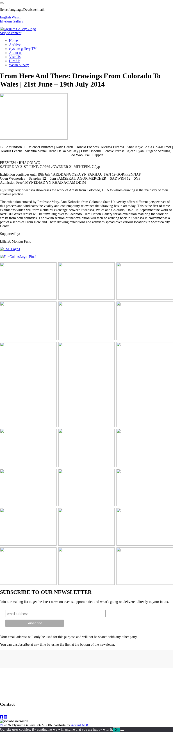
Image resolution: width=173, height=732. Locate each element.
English (5, 17)
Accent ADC (80, 725)
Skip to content (10, 33)
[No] (122, 730)
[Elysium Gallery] (18, 29)
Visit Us (14, 57)
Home (13, 40)
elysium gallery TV (22, 49)
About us (15, 53)
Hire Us (14, 61)
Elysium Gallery (11, 21)
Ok (116, 729)
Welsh (16, 17)
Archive (14, 45)
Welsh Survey (19, 65)
